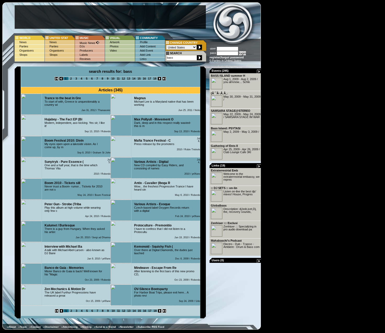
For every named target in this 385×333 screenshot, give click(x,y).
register (215, 57)
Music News (88, 43)
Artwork (115, 42)
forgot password (232, 57)
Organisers (26, 50)
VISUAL (115, 38)
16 (144, 78)
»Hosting (85, 326)
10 (112, 78)
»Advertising (69, 326)
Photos (114, 46)
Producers (86, 50)
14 (133, 78)
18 (154, 78)
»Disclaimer (51, 326)
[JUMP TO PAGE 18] (164, 79)
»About (11, 326)
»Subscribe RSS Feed (150, 326)
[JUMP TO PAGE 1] (56, 79)
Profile (144, 42)
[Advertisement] (110, 17)
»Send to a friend (105, 326)
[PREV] (61, 79)
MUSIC (84, 38)
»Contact (35, 326)
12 (123, 78)
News (23, 42)
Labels (84, 54)
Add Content (148, 46)
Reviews (85, 58)
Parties (23, 46)
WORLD (24, 38)
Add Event (146, 50)
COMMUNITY (149, 38)
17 (149, 78)
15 (139, 78)
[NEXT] (159, 79)
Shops (23, 54)
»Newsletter (126, 326)
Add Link (145, 54)
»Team (22, 326)
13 (128, 78)
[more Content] (259, 72)
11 (118, 78)
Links (143, 58)
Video (113, 50)
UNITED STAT (59, 38)
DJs (82, 46)
